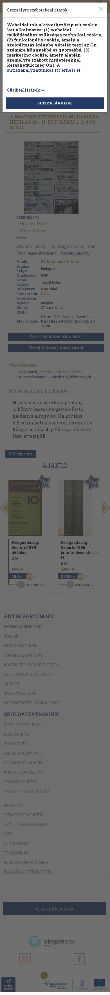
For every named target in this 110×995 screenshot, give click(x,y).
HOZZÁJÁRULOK (55, 103)
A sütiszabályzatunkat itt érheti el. (44, 67)
